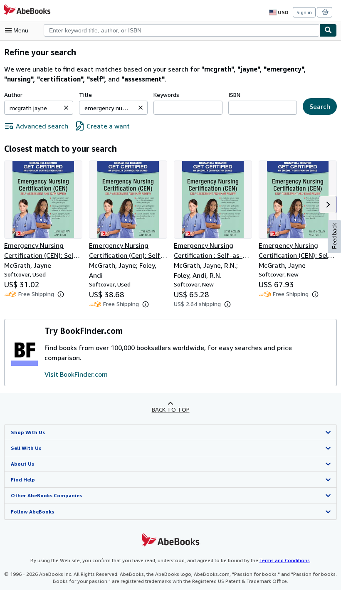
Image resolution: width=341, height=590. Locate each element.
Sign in (304, 12)
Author (13, 94)
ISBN (234, 94)
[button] (66, 107)
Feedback (334, 236)
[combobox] (181, 30)
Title (85, 94)
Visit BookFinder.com (76, 374)
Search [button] (319, 106)
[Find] (328, 30)
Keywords (166, 94)
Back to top (171, 409)
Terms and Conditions (284, 560)
